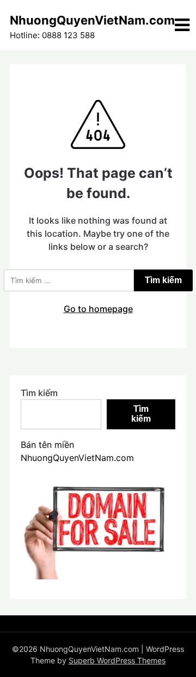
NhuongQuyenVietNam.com (92, 20)
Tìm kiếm (39, 392)
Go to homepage (98, 308)
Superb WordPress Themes (117, 660)
